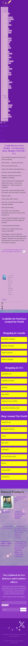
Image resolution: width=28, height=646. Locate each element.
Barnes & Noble (8, 381)
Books (5, 11)
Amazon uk (6, 422)
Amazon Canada (8, 339)
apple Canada (7, 359)
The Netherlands (9, 456)
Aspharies (10, 17)
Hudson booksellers (10, 408)
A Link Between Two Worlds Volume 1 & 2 (9, 86)
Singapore (6, 470)
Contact (6, 120)
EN (1, 122)
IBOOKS (4, 387)
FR (4, 122)
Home (5, 8)
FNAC (4, 436)
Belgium (5, 443)
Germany (5, 450)
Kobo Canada (7, 353)
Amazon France (8, 429)
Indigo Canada (8, 346)
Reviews (6, 118)
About (5, 10)
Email (3, 600)
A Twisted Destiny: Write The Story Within (9, 42)
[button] (23, 251)
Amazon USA (7, 374)
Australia (6, 477)
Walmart (5, 394)
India (4, 463)
